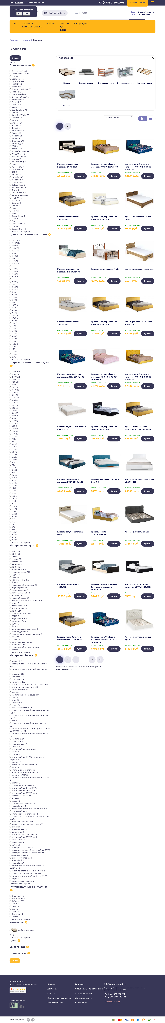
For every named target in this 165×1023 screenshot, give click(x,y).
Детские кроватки (125, 83)
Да (19, 14)
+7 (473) (115, 994)
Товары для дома (64, 26)
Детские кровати (106, 83)
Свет (15, 23)
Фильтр (15, 58)
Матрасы (67, 106)
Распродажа (80, 23)
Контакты (79, 984)
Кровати (67, 83)
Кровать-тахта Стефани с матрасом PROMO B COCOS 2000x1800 (104, 377)
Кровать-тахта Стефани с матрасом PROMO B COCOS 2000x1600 (138, 167)
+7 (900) (115, 997)
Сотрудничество (83, 993)
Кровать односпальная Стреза (139, 269)
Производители (55, 1003)
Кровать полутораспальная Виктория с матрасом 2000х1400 (104, 587)
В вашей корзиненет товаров (146, 13)
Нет (26, 14)
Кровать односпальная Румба (105, 269)
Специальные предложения (89, 989)
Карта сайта (81, 1003)
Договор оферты (83, 998)
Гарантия (51, 984)
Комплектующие (144, 83)
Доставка (52, 989)
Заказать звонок (112, 1002)
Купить (80, 176)
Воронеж (19, 2)
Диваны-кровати (86, 83)
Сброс (15, 961)
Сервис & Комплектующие (32, 25)
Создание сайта (17, 1001)
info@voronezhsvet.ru (115, 984)
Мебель (51, 23)
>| (100, 659)
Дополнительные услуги (59, 998)
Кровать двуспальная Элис (138, 532)
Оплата (51, 993)
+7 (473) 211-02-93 (112, 2)
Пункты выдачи (36, 2)
